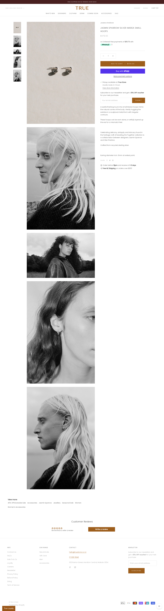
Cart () (155, 8)
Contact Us (11, 552)
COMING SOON (92, 13)
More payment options (123, 76)
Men (41, 559)
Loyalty (10, 563)
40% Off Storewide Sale (17, 503)
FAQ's (9, 556)
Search (145, 8)
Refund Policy (12, 578)
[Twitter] (110, 160)
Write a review (101, 529)
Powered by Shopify (17, 605)
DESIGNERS (62, 13)
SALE (116, 13)
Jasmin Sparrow (107, 23)
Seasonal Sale (67, 503)
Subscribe (136, 571)
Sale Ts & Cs (12, 559)
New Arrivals (44, 552)
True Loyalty (9, 608)
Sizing (9, 581)
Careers (10, 567)
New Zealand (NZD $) (14, 8)
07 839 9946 (74, 557)
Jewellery (56, 503)
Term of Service (13, 585)
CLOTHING (73, 13)
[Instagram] (75, 567)
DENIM (82, 13)
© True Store (13, 602)
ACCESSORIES (106, 13)
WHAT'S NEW (50, 13)
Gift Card (43, 556)
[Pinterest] (112, 160)
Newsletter (11, 570)
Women (78, 503)
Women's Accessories (16, 507)
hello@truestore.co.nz (77, 552)
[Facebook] (107, 160)
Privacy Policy (12, 574)
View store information (111, 88)
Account (137, 8)
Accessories (32, 503)
